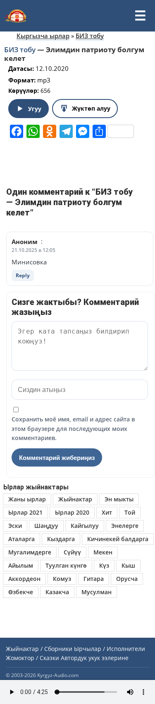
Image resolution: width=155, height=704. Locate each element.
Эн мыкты (119, 499)
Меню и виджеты (140, 15)
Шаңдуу (46, 526)
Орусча (127, 579)
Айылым (20, 565)
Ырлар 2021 (25, 512)
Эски (15, 526)
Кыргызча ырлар (43, 35)
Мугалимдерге (29, 552)
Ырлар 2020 (72, 512)
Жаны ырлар (27, 499)
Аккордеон (24, 579)
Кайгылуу (85, 526)
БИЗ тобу (90, 35)
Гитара (93, 579)
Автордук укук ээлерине (95, 658)
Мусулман (96, 592)
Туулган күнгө (66, 565)
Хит (107, 512)
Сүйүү (72, 552)
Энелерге (124, 526)
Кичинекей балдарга (117, 539)
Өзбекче (20, 592)
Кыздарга (61, 539)
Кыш (128, 565)
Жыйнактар (75, 499)
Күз (104, 565)
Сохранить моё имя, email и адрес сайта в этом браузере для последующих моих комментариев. (73, 428)
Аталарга (21, 539)
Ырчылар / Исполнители (109, 649)
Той (129, 512)
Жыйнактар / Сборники (39, 649)
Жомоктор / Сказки (32, 658)
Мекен (102, 552)
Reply (23, 275)
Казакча (57, 592)
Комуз (62, 579)
